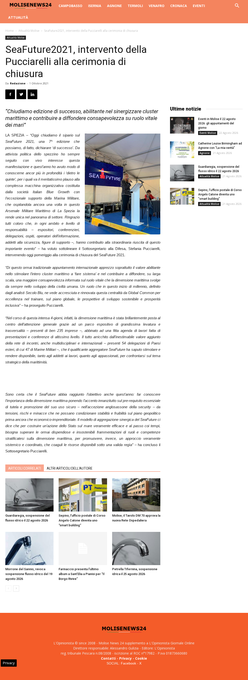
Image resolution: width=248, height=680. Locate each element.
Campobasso (70, 5)
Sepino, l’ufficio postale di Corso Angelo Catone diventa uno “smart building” (82, 520)
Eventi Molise (208, 133)
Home (9, 31)
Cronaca (178, 5)
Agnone (114, 5)
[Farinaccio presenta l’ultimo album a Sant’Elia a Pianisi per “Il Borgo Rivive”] (83, 548)
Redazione (17, 83)
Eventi (199, 5)
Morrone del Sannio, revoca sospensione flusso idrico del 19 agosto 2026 (28, 574)
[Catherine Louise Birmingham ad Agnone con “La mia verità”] (182, 149)
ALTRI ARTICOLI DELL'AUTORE (70, 468)
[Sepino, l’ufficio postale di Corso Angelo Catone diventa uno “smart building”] (83, 495)
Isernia (94, 5)
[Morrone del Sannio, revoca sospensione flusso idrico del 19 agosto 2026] (29, 548)
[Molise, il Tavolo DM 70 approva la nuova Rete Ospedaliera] (136, 495)
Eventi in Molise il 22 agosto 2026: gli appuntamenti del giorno (217, 123)
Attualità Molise (28, 31)
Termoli (135, 5)
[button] (237, 6)
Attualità (18, 17)
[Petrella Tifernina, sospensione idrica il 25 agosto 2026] (136, 548)
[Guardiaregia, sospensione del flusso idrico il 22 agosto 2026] (29, 495)
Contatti (108, 658)
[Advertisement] (83, 379)
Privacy (125, 658)
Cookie (141, 658)
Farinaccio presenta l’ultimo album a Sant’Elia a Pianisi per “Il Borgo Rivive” (81, 574)
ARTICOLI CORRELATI (24, 468)
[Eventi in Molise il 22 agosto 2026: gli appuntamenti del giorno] (182, 125)
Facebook (128, 663)
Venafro (156, 5)
